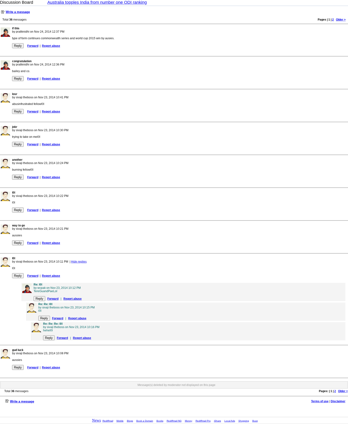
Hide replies (79, 261)
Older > (341, 19)
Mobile (120, 421)
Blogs (130, 421)
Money (188, 421)
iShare (217, 421)
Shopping (243, 421)
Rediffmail (108, 421)
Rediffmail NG (174, 421)
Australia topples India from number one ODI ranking (97, 2)
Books (159, 421)
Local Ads (229, 421)
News (96, 420)
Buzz (255, 421)
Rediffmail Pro (203, 421)
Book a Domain (144, 421)
